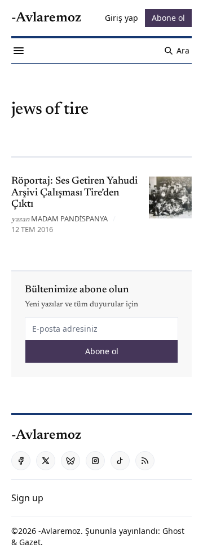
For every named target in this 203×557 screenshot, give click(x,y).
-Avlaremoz (59, 530)
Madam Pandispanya (69, 218)
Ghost (173, 530)
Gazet (30, 542)
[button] (27, 498)
